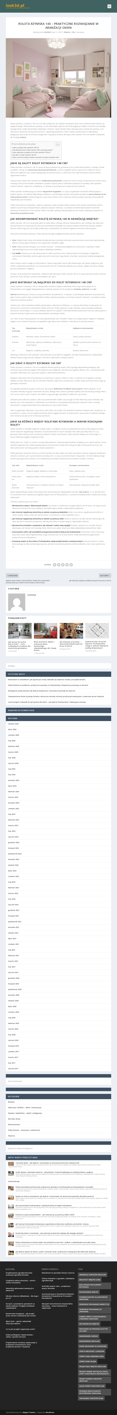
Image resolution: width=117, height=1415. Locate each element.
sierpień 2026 (13, 724)
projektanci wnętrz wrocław (92, 1366)
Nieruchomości (14, 1124)
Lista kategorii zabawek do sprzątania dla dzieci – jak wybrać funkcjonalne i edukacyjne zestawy (47, 702)
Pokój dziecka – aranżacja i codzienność (24, 1130)
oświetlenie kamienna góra (91, 1356)
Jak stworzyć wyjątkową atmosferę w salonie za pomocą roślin (38, 519)
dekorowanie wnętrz (88, 1292)
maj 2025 (11, 769)
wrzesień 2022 (13, 859)
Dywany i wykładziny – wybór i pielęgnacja (25, 1113)
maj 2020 (11, 1018)
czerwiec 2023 (13, 808)
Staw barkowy (13, 1181)
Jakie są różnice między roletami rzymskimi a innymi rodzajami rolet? (36, 157)
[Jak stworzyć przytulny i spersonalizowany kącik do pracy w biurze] (71, 631)
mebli (18, 253)
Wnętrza (67, 32)
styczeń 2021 (13, 972)
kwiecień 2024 (13, 791)
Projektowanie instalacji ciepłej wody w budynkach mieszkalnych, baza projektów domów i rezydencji (21, 1344)
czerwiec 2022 (13, 876)
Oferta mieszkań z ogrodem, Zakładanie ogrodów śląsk (58, 1279)
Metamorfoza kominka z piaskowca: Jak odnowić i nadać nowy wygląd (41, 525)
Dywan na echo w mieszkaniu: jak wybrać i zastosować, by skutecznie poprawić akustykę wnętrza (55, 1196)
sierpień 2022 (13, 865)
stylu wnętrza (84, 492)
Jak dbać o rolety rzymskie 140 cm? (24, 155)
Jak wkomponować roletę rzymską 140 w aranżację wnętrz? (33, 150)
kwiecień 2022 (13, 888)
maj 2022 (11, 882)
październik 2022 (14, 854)
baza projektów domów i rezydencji (90, 1286)
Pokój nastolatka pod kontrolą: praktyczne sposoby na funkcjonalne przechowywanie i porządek (54, 1187)
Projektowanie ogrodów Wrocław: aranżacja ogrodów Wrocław (19, 1274)
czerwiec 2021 (13, 944)
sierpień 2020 (13, 1001)
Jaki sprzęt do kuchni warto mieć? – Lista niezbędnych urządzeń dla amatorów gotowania (19, 645)
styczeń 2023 (13, 837)
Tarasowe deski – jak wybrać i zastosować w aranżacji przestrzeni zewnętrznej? (47, 1163)
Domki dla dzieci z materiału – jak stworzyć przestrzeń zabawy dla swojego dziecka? (49, 1233)
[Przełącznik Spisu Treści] (56, 144)
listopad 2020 (13, 984)
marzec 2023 (13, 825)
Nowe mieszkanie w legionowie (92, 1346)
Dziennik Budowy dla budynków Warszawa (93, 1298)
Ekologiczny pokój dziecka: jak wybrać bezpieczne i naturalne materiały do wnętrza (41, 691)
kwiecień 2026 (13, 746)
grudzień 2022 (13, 842)
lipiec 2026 (12, 729)
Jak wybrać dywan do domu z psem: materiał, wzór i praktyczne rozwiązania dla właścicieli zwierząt (56, 1252)
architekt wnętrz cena (89, 1280)
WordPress (50, 1412)
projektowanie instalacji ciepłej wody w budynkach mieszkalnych (94, 1372)
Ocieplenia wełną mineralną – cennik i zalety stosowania (21, 1281)
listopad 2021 (13, 916)
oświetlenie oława (87, 1361)
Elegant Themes (29, 1412)
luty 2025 (11, 774)
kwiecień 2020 (13, 1023)
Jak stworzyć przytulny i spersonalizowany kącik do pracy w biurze (71, 644)
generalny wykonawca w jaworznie (90, 1310)
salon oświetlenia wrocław (91, 1386)
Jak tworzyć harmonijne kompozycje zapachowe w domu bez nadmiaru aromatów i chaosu (52, 1224)
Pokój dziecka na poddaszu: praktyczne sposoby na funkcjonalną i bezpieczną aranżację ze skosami (48, 685)
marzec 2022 (13, 893)
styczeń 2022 (13, 905)
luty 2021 (11, 967)
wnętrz (91, 218)
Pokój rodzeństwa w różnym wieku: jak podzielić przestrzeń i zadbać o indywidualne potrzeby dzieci (56, 1242)
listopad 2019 (13, 1046)
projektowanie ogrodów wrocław (90, 1380)
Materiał (13, 294)
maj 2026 (11, 741)
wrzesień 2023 (13, 803)
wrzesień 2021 (13, 927)
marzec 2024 (13, 797)
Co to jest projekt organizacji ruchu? (20, 1329)
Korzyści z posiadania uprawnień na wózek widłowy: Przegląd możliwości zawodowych (20, 1306)
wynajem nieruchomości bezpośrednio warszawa (90, 1392)
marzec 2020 (13, 1029)
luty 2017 (11, 1063)
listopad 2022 (13, 848)
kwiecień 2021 (13, 955)
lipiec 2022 (12, 871)
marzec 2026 (13, 752)
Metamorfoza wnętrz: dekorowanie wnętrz (30, 505)
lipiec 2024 (12, 786)
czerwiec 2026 (13, 735)
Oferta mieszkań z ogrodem (91, 1351)
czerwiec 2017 (13, 1051)
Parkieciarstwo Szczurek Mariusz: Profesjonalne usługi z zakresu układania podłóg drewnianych (96, 645)
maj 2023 (11, 814)
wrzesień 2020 (13, 995)
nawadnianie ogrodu (88, 1336)
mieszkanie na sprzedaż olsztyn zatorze (93, 1330)
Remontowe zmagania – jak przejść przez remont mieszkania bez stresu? (21, 1315)
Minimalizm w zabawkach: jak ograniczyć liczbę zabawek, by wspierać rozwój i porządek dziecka (46, 679)
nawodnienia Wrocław (89, 1341)
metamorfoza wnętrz (89, 1324)
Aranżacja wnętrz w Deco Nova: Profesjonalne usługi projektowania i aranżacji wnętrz (47, 541)
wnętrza (23, 137)
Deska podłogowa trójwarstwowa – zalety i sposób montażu (20, 1336)
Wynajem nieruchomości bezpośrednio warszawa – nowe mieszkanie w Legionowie (57, 1306)
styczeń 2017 (13, 1068)
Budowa (11, 1102)
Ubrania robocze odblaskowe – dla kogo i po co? (22, 1297)
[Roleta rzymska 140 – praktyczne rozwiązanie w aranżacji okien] (58, 78)
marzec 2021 (13, 961)
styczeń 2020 (13, 1040)
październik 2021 (14, 922)
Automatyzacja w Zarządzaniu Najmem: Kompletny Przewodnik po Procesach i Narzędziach (58, 1296)
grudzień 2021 (13, 910)
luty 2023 (11, 831)
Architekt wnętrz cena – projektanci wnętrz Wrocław (56, 1287)
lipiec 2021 (12, 938)
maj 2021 (11, 950)
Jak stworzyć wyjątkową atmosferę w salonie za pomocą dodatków (40, 512)
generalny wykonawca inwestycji (94, 1304)
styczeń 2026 (13, 763)
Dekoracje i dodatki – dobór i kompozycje (24, 1107)
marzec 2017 (13, 1057)
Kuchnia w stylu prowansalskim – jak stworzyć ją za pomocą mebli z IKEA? (45, 1215)
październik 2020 (14, 989)
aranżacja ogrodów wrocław (92, 1275)
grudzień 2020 (13, 978)
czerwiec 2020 (13, 1012)
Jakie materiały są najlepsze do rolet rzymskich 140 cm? (32, 152)
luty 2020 (11, 1035)
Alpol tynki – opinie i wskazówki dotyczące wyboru (18, 1322)
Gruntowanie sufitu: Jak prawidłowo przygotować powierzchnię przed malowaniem (46, 532)
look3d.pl (47, 32)
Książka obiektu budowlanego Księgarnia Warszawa (92, 1318)
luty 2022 (11, 899)
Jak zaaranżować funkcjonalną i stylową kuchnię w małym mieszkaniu (44, 1205)
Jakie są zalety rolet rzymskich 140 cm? (26, 148)
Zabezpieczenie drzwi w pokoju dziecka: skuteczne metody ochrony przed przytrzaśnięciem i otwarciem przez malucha (56, 696)
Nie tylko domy (14, 1119)
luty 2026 (11, 758)
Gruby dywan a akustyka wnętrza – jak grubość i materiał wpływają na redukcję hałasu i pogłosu (54, 1172)
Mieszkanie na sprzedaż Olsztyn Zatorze (58, 1273)
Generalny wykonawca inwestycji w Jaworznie (20, 1289)
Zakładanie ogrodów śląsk (91, 1398)
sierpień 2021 (13, 933)
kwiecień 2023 (13, 820)
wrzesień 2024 (13, 780)
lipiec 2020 (12, 1006)
